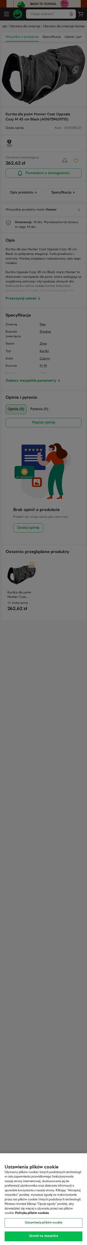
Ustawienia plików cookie (43, 1222)
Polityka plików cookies (32, 1213)
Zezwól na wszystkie (43, 1236)
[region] (43, 1199)
